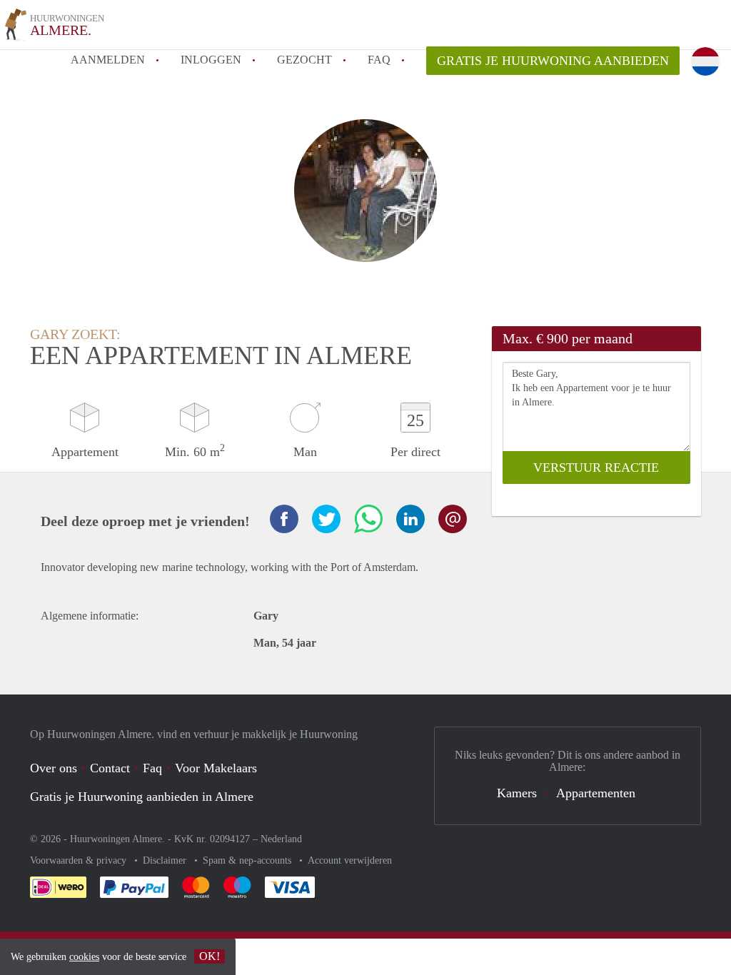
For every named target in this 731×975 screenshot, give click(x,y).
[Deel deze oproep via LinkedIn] (410, 519)
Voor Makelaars (216, 768)
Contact (110, 768)
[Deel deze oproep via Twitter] (326, 519)
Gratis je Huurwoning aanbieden (553, 61)
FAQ (379, 60)
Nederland (281, 839)
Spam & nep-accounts (248, 860)
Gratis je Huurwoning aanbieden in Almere (141, 796)
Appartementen (595, 793)
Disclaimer (166, 860)
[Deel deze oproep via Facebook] (284, 519)
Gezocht (304, 60)
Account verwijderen (350, 860)
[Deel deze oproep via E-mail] (452, 519)
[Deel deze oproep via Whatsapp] (368, 519)
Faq (152, 768)
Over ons (53, 768)
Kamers (517, 793)
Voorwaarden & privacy (79, 860)
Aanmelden (108, 60)
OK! (209, 956)
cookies (84, 956)
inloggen (211, 60)
